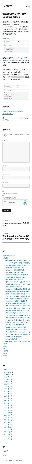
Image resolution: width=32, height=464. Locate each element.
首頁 (3, 447)
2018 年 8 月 (8, 415)
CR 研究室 (7, 6)
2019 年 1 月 (8, 405)
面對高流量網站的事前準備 (14, 287)
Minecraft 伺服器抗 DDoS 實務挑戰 (17, 275)
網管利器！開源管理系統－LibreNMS (17, 310)
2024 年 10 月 (8, 372)
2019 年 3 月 (8, 401)
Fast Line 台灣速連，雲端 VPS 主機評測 (18, 263)
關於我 (4, 455)
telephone (23, 60)
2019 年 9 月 (8, 391)
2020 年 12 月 (8, 374)
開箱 (5, 356)
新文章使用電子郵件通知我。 (9, 198)
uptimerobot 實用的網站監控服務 (16, 301)
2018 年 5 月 (8, 420)
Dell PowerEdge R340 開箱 (14, 279)
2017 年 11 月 (8, 429)
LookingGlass (9, 60)
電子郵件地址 (6, 174)
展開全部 (5, 256)
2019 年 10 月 (8, 389)
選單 (27, 6)
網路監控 (7, 120)
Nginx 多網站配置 (11, 339)
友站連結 (5, 451)
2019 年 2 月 (8, 403)
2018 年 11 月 (8, 410)
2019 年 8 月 (8, 393)
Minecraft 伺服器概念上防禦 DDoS (17, 322)
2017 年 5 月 (8, 432)
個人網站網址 (6, 182)
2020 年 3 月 (8, 379)
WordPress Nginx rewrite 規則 (16, 327)
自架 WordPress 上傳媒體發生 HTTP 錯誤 (19, 317)
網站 (5, 353)
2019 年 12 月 (8, 386)
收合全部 (12, 256)
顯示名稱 (5, 166)
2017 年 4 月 (8, 434)
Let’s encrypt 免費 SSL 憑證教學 (16, 329)
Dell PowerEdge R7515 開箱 (14, 272)
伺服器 (21, 118)
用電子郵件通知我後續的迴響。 (10, 193)
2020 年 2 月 (8, 382)
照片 (5, 348)
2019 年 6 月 (8, 396)
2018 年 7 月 (8, 417)
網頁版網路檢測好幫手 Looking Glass (17, 291)
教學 (5, 344)
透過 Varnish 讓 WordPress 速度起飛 (17, 298)
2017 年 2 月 (8, 439)
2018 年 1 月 (8, 427)
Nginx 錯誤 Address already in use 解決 (18, 332)
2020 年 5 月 (8, 377)
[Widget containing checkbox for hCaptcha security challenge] (15, 202)
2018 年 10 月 (8, 413)
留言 (4, 140)
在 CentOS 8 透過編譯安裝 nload (16, 270)
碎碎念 (6, 351)
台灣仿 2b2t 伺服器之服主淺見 (15, 267)
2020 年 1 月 (8, 384)
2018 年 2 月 (8, 424)
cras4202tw (8, 118)
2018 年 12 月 (8, 408)
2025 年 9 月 (8, 370)
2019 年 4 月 (8, 398)
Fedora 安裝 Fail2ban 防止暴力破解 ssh (18, 334)
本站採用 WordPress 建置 (15, 460)
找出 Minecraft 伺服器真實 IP (15, 325)
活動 (5, 346)
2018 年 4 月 (8, 422)
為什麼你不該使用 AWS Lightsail (16, 303)
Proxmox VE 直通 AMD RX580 (15, 277)
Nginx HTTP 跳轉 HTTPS (14, 337)
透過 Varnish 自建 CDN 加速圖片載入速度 (19, 296)
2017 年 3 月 (8, 436)
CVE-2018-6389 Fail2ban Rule (16, 313)
